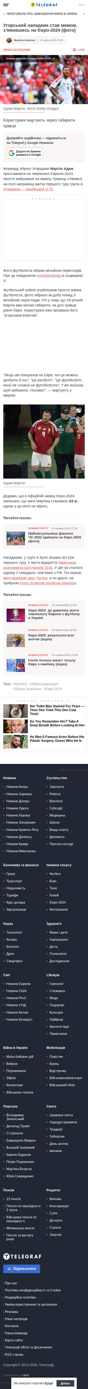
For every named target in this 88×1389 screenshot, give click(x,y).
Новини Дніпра (17, 801)
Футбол (55, 874)
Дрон (10, 953)
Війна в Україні (15, 1047)
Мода (54, 998)
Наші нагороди (16, 1319)
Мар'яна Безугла (19, 1169)
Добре (65, 1383)
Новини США (16, 991)
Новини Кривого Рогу (22, 829)
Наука (8, 923)
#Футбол (20, 684)
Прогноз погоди (61, 844)
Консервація (59, 1206)
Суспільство (56, 778)
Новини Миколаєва (21, 851)
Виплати (56, 801)
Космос (11, 939)
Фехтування (59, 909)
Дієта (54, 946)
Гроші (10, 874)
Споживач (57, 991)
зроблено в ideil (16, 1375)
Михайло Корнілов (24, 40)
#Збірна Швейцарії (44, 684)
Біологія (12, 946)
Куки (48, 1383)
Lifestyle (53, 975)
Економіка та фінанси (21, 865)
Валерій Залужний (20, 1147)
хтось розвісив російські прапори (48, 583)
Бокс (53, 881)
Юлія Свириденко (19, 1176)
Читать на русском (16, 49)
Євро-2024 (58, 902)
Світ (6, 975)
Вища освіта (59, 829)
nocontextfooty (49, 276)
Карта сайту (14, 1340)
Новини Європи (18, 984)
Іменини (56, 1151)
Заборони (57, 1136)
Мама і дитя (59, 932)
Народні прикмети (63, 1122)
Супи (53, 1213)
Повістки (56, 1056)
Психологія (58, 953)
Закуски (55, 1234)
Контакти (11, 1326)
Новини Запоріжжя (20, 822)
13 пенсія (13, 1199)
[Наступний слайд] (84, 14)
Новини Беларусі (19, 1019)
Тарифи (12, 895)
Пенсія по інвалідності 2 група (23, 1208)
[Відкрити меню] (6, 4)
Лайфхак (56, 1019)
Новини (9, 778)
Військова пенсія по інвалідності (21, 1219)
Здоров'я (53, 923)
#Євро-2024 (53, 689)
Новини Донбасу (19, 837)
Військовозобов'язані (66, 1078)
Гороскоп (56, 984)
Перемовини (16, 1071)
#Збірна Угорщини (27, 689)
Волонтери (14, 1085)
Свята (51, 1106)
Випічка (55, 1199)
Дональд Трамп (18, 1126)
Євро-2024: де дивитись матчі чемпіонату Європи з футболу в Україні (54, 614)
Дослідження (59, 961)
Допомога (57, 837)
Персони (10, 1106)
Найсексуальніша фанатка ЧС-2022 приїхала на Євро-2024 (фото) (54, 537)
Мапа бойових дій (19, 1056)
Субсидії (56, 808)
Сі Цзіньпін (14, 1133)
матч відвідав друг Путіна (25, 578)
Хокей (54, 895)
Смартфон (14, 961)
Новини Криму (17, 844)
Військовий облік (62, 1085)
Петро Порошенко (20, 1162)
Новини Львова (18, 815)
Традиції (56, 1129)
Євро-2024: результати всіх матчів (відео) (51, 637)
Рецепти (53, 1190)
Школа (55, 822)
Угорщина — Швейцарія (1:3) (28, 189)
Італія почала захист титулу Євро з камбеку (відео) (51, 662)
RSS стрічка (14, 1354)
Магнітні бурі (59, 1026)
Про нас (11, 1283)
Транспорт (14, 881)
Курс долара (15, 902)
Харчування (59, 939)
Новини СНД (16, 1005)
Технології (14, 932)
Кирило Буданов (18, 1154)
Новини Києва (17, 786)
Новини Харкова (19, 794)
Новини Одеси (17, 808)
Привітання (58, 1033)
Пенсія (8, 1190)
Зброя (11, 1078)
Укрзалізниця (16, 909)
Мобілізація (55, 1047)
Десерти (56, 1220)
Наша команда (16, 1333)
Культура (56, 1012)
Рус (82, 4)
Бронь (54, 1063)
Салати (55, 1227)
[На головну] (44, 4)
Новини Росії (16, 998)
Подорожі (57, 1005)
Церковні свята (61, 1115)
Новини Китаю (17, 1012)
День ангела (59, 1143)
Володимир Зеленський (15, 1117)
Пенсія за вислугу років (19, 1237)
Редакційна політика (20, 1297)
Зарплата (57, 786)
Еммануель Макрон (21, 1140)
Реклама (11, 1312)
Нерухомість (15, 888)
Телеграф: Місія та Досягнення (28, 1347)
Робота (55, 794)
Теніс (54, 888)
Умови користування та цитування (31, 1304)
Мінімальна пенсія (20, 1228)
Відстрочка (58, 1071)
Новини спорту (38, 528)
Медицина (57, 815)
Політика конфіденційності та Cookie (33, 1290)
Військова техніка (19, 1092)
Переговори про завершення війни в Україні (42, 13)
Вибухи (11, 1063)
